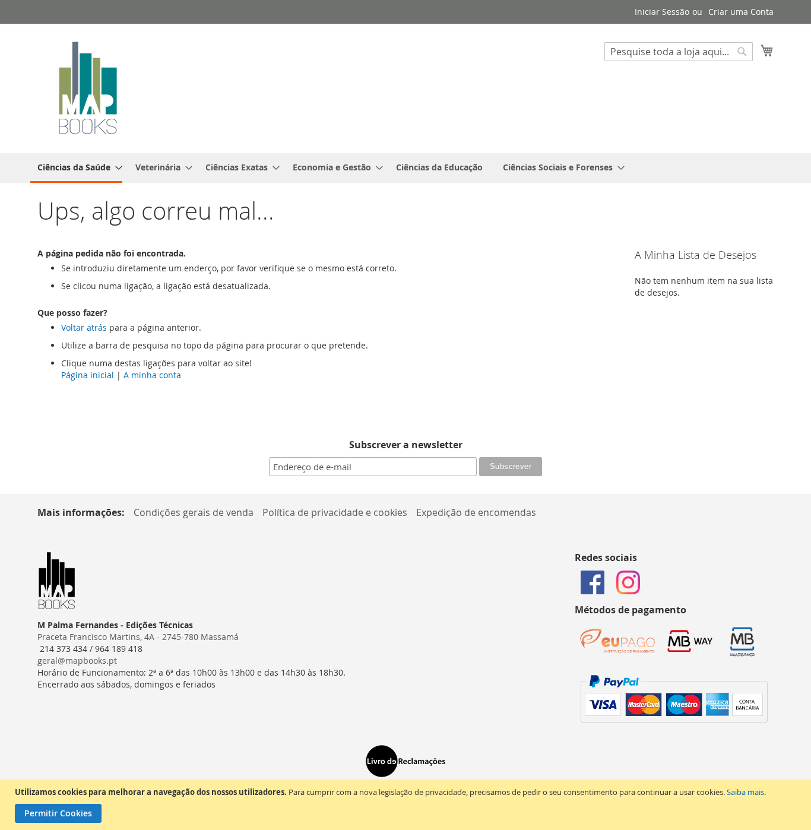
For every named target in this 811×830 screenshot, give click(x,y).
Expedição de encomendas (476, 512)
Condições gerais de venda (194, 512)
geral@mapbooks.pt (77, 660)
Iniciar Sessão (662, 11)
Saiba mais (745, 792)
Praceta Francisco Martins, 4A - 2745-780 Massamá (138, 636)
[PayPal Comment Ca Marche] (674, 719)
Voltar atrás (84, 327)
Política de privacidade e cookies (334, 512)
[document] (407, 805)
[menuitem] (76, 168)
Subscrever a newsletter (405, 444)
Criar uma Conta (741, 11)
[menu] (405, 168)
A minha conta (152, 375)
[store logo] (87, 87)
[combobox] (678, 51)
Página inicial (87, 375)
